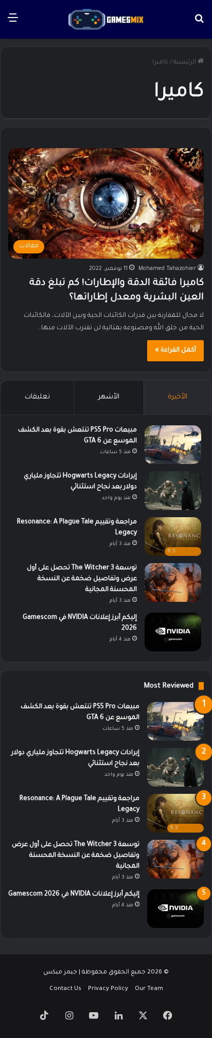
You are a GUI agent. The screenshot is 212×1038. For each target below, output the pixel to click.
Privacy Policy (108, 989)
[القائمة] (13, 23)
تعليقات (37, 397)
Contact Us (65, 989)
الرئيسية (185, 62)
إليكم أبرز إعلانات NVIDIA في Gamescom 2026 (73, 894)
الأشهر (108, 397)
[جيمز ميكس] (106, 19)
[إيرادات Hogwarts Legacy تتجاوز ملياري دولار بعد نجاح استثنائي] (173, 490)
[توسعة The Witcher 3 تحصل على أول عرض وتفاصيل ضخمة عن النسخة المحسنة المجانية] (173, 582)
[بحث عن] (199, 23)
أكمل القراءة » (175, 350)
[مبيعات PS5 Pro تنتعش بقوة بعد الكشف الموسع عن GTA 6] (173, 444)
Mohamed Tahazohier (167, 269)
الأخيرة (177, 397)
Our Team (149, 989)
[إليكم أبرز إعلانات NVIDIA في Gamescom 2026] (173, 632)
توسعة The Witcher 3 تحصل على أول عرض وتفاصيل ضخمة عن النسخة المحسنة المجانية (82, 579)
